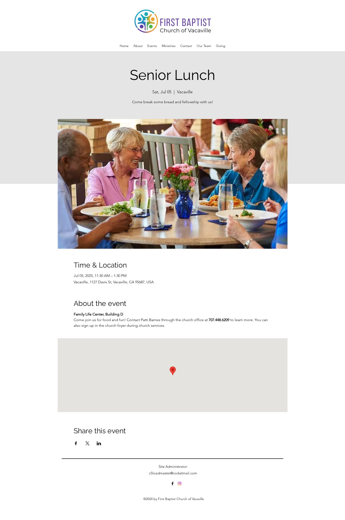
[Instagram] (179, 483)
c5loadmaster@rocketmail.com (173, 473)
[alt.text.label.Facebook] (172, 483)
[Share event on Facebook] (76, 443)
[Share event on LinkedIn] (99, 443)
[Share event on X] (87, 443)
